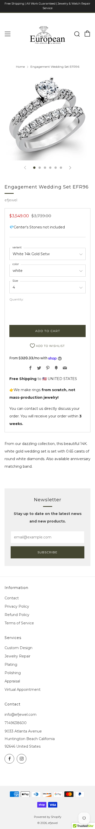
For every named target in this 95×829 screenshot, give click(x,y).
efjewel (11, 200)
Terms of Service (19, 623)
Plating (11, 664)
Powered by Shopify (47, 817)
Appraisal (12, 681)
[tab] (34, 168)
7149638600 (16, 723)
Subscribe (47, 552)
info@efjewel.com (20, 714)
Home (20, 66)
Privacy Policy (17, 606)
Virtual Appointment (23, 689)
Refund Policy (17, 614)
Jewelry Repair (17, 656)
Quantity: (16, 299)
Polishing (13, 673)
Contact (12, 598)
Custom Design (18, 648)
